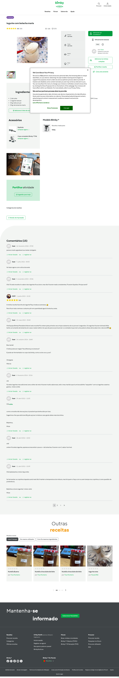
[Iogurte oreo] (99, 556)
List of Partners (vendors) (41, 103)
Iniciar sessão (38, 640)
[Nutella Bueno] (19, 556)
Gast (102, 49)
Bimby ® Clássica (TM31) (69, 641)
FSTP (14, 296)
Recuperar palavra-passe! (42, 646)
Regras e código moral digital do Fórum (96, 670)
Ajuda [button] (72, 11)
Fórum (63, 635)
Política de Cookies (77, 670)
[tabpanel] (59, 569)
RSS (89, 647)
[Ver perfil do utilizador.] (94, 51)
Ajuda (112, 670)
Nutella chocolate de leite (45, 572)
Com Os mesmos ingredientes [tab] (47, 539)
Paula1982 (94, 575)
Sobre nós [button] (64, 11)
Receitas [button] (47, 11)
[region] (60, 90)
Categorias (10, 641)
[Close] (88, 70)
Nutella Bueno (13, 572)
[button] (98, 4)
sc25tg (11, 404)
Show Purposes (52, 108)
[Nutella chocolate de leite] (46, 556)
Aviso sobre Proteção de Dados (60, 670)
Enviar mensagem (22, 670)
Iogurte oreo (93, 572)
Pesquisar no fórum (94, 641)
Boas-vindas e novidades (69, 638)
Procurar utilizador (94, 644)
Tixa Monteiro (15, 575)
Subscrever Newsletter (70, 616)
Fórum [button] (55, 11)
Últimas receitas (12, 644)
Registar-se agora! (40, 643)
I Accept (66, 108)
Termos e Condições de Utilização (39, 670)
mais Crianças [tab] (12, 539)
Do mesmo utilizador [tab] (27, 539)
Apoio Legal (59, 674)
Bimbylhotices (38, 649)
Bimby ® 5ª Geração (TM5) (69, 644)
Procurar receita (12, 638)
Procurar (91, 635)
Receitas (9, 635)
